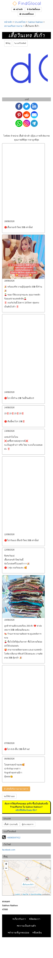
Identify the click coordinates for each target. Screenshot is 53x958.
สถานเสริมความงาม (13, 26)
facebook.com (8, 849)
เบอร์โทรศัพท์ (21, 43)
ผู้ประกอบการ (27, 824)
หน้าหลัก (19, 9)
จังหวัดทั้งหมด (34, 9)
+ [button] (6, 864)
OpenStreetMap (36, 894)
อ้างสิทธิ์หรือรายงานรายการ (16, 789)
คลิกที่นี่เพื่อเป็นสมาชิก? (26, 810)
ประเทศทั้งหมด (27, 14)
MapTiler (26, 894)
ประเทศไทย (20, 22)
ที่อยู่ (8, 43)
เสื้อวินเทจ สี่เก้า (28, 884)
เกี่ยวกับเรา (20, 919)
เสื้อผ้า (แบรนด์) (11, 824)
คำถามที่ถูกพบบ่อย (19, 932)
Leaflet (17, 894)
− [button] (6, 868)
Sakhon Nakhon (35, 22)
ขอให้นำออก (9, 796)
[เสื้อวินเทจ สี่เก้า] (27, 878)
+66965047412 (13, 837)
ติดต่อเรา (35, 919)
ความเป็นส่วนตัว (27, 926)
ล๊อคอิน (38, 932)
